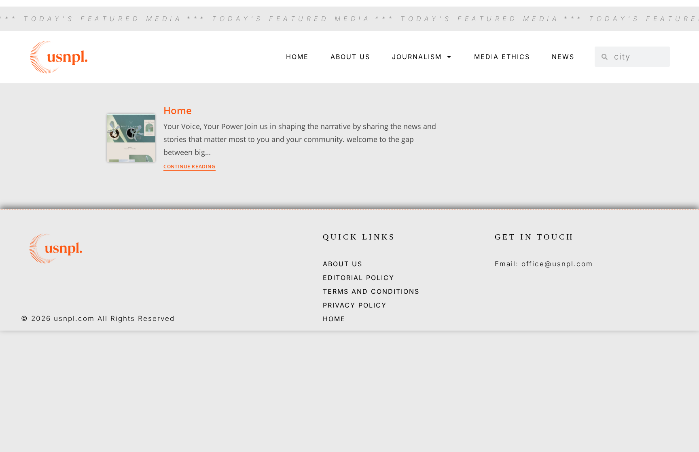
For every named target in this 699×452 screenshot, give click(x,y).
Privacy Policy (355, 305)
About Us (350, 57)
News (563, 57)
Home (297, 57)
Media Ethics (502, 57)
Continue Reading (189, 167)
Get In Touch (534, 236)
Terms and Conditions (371, 291)
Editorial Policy (358, 278)
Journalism (417, 57)
